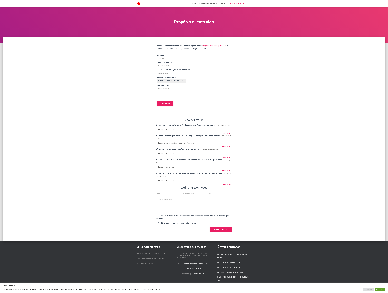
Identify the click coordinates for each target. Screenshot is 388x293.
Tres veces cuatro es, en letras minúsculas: (173, 70)
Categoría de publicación (166, 77)
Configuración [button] (368, 289)
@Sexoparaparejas (197, 274)
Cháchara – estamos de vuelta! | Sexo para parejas (179, 149)
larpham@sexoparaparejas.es (215, 46)
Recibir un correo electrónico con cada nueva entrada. (179, 223)
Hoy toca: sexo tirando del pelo (229, 262)
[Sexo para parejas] (138, 4)
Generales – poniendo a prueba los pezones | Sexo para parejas (184, 125)
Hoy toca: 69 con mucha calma (228, 267)
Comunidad (223, 3)
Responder (227, 133)
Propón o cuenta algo (237, 3)
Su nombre (161, 55)
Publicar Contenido (164, 85)
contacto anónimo (194, 269)
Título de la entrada (164, 63)
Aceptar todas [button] (380, 289)
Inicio (194, 3)
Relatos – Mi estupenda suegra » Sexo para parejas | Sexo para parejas (188, 135)
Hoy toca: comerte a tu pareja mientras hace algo (232, 255)
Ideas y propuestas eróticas (208, 3)
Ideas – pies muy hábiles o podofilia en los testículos (233, 278)
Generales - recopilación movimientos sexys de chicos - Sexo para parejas (190, 160)
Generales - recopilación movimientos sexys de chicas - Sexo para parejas (190, 173)
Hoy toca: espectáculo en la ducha (230, 272)
